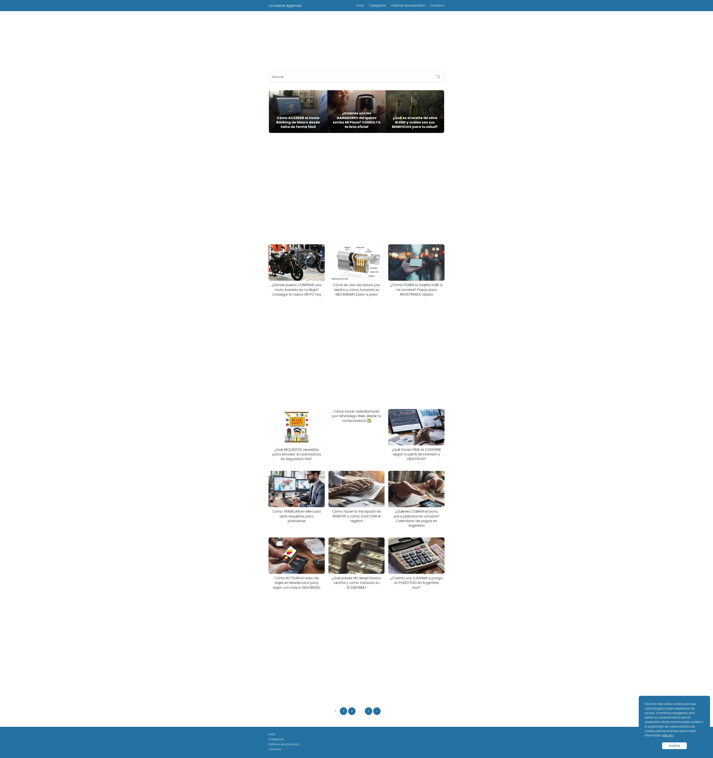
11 (368, 711)
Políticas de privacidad (408, 5)
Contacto (437, 5)
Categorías (377, 5)
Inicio (360, 5)
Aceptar (674, 746)
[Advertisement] (356, 42)
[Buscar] (437, 75)
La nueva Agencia (285, 5)
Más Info (668, 735)
